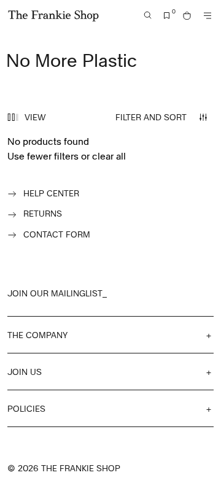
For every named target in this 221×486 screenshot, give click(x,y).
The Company (37, 335)
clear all (109, 155)
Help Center (51, 193)
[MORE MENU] (207, 15)
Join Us (24, 371)
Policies (26, 408)
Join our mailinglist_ (57, 293)
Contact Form (56, 234)
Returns (42, 213)
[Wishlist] (167, 15)
